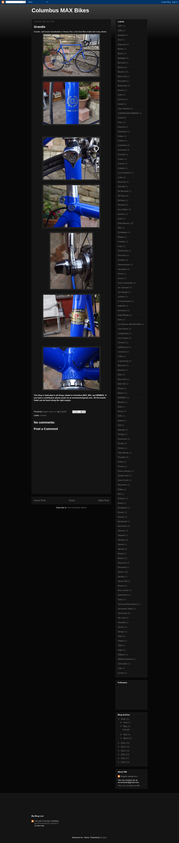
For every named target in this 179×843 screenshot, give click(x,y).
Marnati (121, 370)
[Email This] (73, 411)
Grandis (43, 415)
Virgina (121, 641)
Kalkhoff (121, 306)
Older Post (103, 500)
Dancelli (121, 186)
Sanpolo (121, 535)
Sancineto (122, 526)
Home (72, 500)
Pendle (121, 443)
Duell (120, 219)
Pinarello (121, 457)
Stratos (121, 586)
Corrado (121, 154)
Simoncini (122, 563)
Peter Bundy (123, 453)
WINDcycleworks (125, 659)
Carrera (121, 99)
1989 (120, 30)
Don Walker (123, 209)
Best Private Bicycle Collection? (46, 823)
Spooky (121, 576)
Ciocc (120, 122)
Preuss (121, 466)
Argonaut (122, 44)
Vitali (120, 645)
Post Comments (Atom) (77, 508)
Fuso (120, 246)
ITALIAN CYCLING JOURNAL (46, 821)
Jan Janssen (123, 287)
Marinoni (121, 365)
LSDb (120, 356)
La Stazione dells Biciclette (129, 324)
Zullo (120, 668)
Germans (122, 255)
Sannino (121, 530)
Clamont (121, 127)
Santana (121, 540)
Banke (120, 49)
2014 (123, 747)
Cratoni (121, 163)
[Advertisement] (82, 803)
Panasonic (122, 439)
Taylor (120, 599)
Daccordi (122, 182)
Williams (121, 654)
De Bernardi (123, 191)
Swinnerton (123, 595)
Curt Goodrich (124, 173)
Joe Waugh (123, 292)
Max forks (122, 379)
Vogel (120, 650)
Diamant (121, 205)
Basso (120, 53)
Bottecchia (122, 85)
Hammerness (124, 264)
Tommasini (122, 613)
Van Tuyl (121, 618)
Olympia (121, 430)
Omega (121, 434)
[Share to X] (79, 411)
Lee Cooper (123, 338)
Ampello (121, 35)
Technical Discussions (127, 604)
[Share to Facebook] (81, 411)
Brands (121, 90)
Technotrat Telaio (125, 609)
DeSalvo (121, 200)
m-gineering (123, 361)
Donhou (121, 214)
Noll (119, 425)
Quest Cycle (123, 480)
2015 (123, 743)
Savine (121, 544)
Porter (120, 462)
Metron (121, 393)
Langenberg (123, 333)
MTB (120, 416)
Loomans (122, 352)
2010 (123, 762)
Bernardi (121, 63)
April (125, 734)
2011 (123, 758)
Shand (120, 553)
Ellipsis (121, 237)
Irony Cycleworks (125, 283)
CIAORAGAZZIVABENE (128, 113)
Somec (121, 572)
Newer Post (39, 500)
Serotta (121, 549)
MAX (120, 375)
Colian (120, 136)
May (125, 726)
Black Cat (122, 76)
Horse (120, 274)
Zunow (121, 673)
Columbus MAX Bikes (60, 10)
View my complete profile (129, 785)
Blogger (103, 837)
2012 (123, 754)
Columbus (122, 145)
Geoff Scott (123, 251)
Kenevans (122, 310)
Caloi (120, 95)
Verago (121, 632)
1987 (120, 26)
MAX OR (121, 384)
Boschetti (122, 81)
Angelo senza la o (129, 776)
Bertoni (121, 67)
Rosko (120, 503)
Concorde (122, 150)
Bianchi (121, 72)
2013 (123, 751)
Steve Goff (122, 581)
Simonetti (122, 567)
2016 (123, 719)
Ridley (120, 489)
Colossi (121, 140)
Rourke (121, 517)
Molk (120, 407)
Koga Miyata (123, 315)
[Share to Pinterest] (84, 411)
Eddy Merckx (123, 223)
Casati (120, 104)
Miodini (121, 402)
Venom (121, 627)
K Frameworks (124, 301)
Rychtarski (122, 521)
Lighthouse (123, 347)
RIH (119, 494)
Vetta (120, 636)
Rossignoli (122, 508)
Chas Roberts (124, 108)
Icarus (120, 278)
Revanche (122, 485)
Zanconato (122, 664)
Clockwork (122, 131)
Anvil (120, 40)
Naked (120, 420)
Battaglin (121, 58)
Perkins (121, 448)
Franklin (121, 241)
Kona (120, 319)
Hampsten (122, 269)
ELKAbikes (122, 232)
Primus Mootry (124, 471)
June (125, 722)
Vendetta (122, 622)
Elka (120, 228)
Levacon (121, 342)
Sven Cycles (123, 590)
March (126, 738)
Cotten (121, 159)
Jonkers (121, 296)
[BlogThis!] (76, 411)
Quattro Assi (123, 475)
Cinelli (120, 118)
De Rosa (121, 196)
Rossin (121, 512)
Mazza (121, 388)
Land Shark (123, 329)
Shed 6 (121, 558)
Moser (120, 411)
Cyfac (120, 177)
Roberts (121, 498)
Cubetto (121, 168)
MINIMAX (122, 397)
